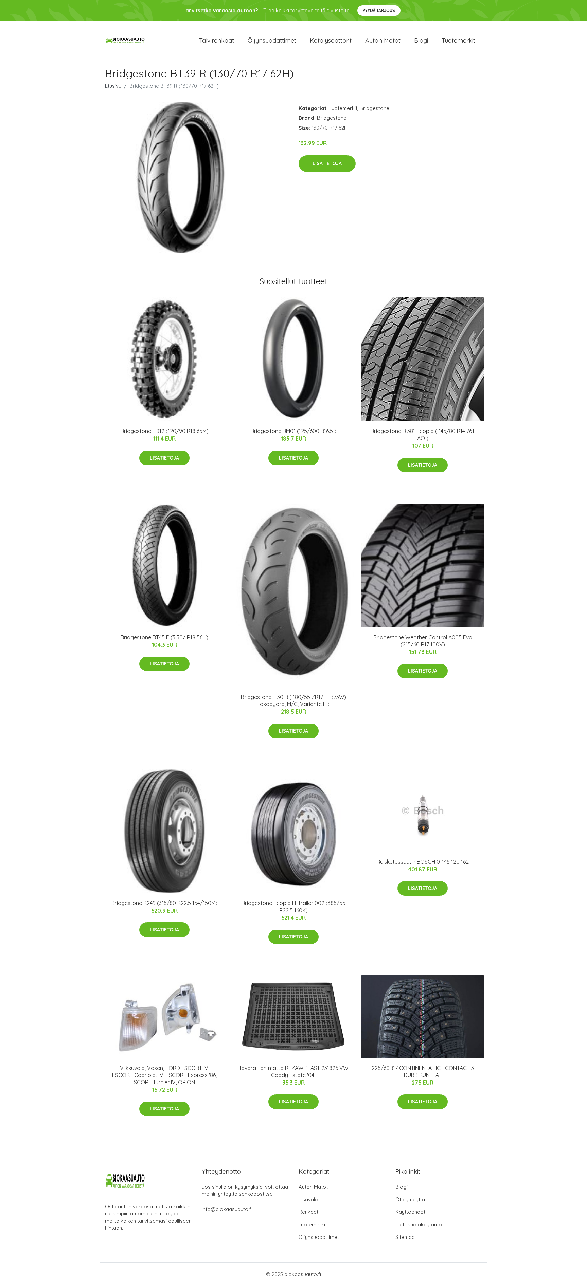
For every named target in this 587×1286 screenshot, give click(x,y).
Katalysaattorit (331, 40)
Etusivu (113, 86)
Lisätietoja (327, 163)
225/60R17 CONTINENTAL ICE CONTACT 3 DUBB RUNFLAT (423, 1071)
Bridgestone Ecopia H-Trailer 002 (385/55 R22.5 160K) (293, 907)
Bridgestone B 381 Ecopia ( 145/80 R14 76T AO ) (423, 435)
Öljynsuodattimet (272, 40)
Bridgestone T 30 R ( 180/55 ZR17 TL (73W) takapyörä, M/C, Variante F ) (293, 700)
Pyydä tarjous (379, 10)
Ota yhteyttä (410, 1199)
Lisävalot (309, 1199)
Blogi (421, 40)
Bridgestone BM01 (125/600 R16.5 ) (293, 431)
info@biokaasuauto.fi (227, 1209)
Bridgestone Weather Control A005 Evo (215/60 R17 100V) (422, 641)
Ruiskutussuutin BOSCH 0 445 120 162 (423, 861)
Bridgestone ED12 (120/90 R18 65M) (165, 431)
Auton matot (383, 40)
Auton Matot (313, 1187)
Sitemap (405, 1237)
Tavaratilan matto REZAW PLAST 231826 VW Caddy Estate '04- (293, 1071)
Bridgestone (374, 108)
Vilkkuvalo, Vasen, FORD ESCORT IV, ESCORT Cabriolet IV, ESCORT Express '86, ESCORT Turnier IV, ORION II (164, 1075)
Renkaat (308, 1212)
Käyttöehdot (410, 1212)
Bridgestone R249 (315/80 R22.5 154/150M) (164, 903)
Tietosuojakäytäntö (418, 1224)
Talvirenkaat (216, 40)
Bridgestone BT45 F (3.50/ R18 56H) (164, 637)
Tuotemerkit (458, 40)
